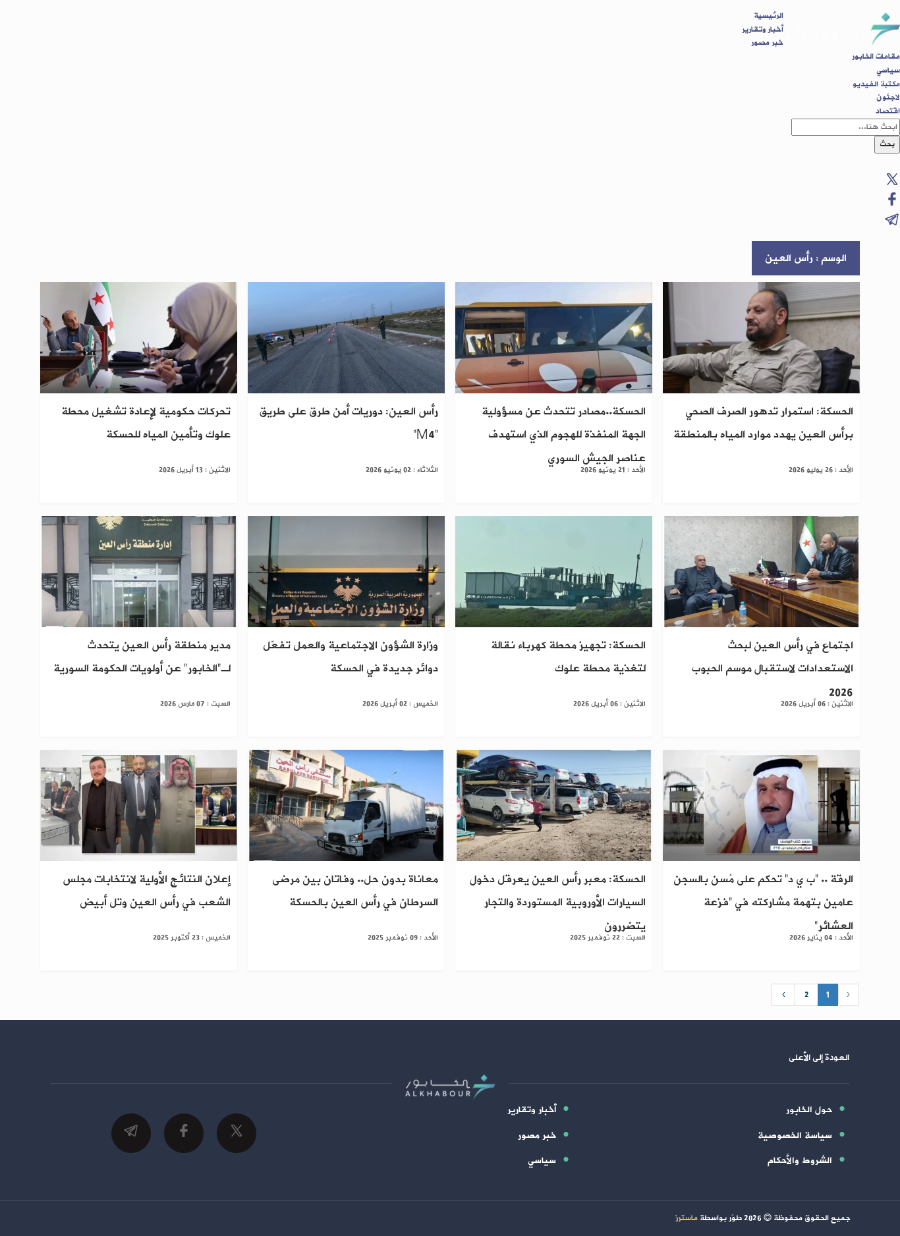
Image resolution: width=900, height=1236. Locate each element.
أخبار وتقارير (762, 30)
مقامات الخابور (876, 57)
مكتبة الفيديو (876, 84)
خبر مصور (767, 43)
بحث (887, 144)
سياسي (888, 70)
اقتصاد (888, 111)
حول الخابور (809, 1109)
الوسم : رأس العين (806, 258)
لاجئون (888, 97)
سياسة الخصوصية (795, 1135)
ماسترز (686, 1218)
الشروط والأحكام (800, 1160)
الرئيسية (768, 16)
